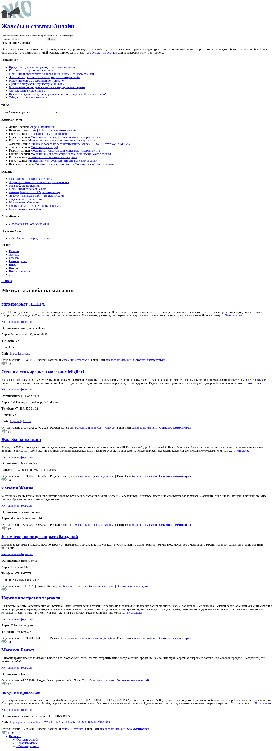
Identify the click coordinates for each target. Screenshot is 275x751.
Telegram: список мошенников (28, 97)
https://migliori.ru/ (20, 421)
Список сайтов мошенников (27, 90)
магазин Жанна (17, 488)
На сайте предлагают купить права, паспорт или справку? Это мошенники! (57, 94)
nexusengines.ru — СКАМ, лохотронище (34, 192)
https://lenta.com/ (20, 353)
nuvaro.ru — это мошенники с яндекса (52, 157)
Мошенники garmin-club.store (27, 188)
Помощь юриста (19, 271)
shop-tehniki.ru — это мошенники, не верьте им (39, 182)
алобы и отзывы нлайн (37, 26)
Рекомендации (18, 261)
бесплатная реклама (104, 52)
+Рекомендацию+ (27, 746)
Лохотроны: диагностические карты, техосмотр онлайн (44, 77)
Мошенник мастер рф (44, 147)
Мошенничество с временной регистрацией (37, 80)
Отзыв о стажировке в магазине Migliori (42, 371)
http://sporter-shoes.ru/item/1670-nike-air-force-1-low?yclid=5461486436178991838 (60, 722)
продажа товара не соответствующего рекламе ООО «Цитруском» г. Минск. (81, 143)
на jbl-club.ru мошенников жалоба (54, 130)
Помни (13, 268)
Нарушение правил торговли (30, 598)
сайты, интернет (72, 728)
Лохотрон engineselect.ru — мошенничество (37, 195)
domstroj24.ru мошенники (25, 185)
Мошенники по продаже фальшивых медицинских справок (47, 87)
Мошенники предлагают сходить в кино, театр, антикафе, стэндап (51, 73)
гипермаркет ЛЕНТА (23, 304)
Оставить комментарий (149, 359)
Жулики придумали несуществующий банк (36, 84)
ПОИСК (6, 281)
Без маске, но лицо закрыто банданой (39, 536)
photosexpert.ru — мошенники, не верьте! (35, 205)
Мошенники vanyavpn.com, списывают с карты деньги (66, 137)
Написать (15, 736)
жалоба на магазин (119, 359)
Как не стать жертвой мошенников (31, 70)
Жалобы (14, 254)
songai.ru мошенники (43, 127)
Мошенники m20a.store (24, 202)
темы (4, 112)
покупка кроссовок (21, 692)
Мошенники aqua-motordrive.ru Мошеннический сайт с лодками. (72, 153)
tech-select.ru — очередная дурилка (31, 178)
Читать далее (233, 315)
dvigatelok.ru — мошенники (26, 199)
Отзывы (14, 258)
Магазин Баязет (17, 650)
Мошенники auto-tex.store (25, 209)
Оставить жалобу (27, 739)
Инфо (12, 264)
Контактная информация (17, 321)
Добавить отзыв (26, 742)
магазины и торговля (75, 359)
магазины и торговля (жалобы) (95, 427)
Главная (14, 251)
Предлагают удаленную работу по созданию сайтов (42, 67)
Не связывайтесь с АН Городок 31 (50, 133)
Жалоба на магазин (21, 439)
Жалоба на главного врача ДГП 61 (31, 223)
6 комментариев (138, 728)
